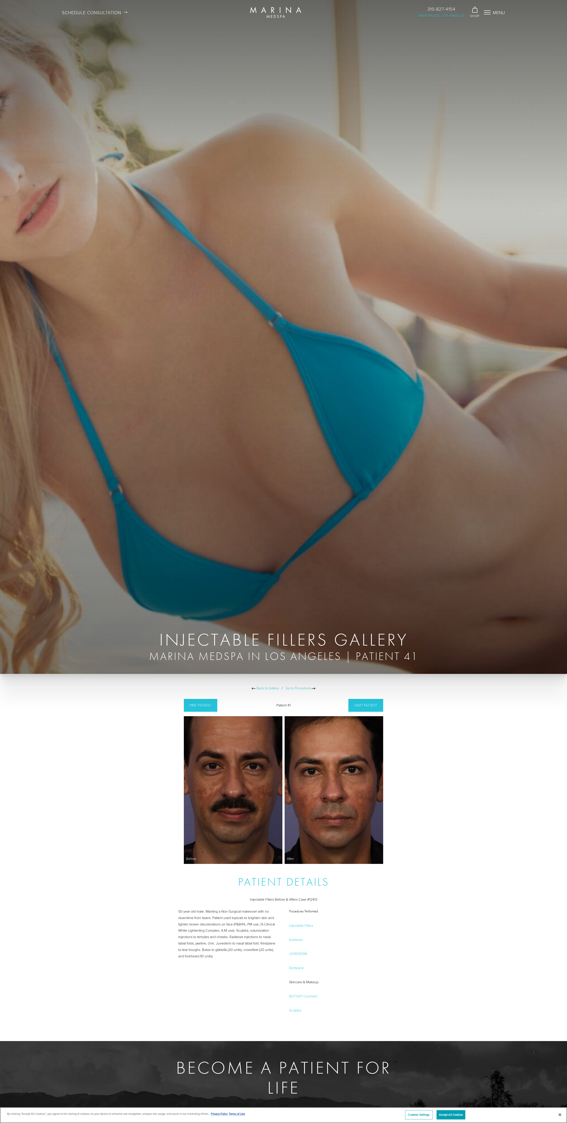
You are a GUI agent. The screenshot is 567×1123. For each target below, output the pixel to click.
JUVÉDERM (298, 953)
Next (365, 705)
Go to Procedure (298, 688)
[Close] (560, 1114)
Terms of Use (237, 1114)
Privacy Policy (219, 1114)
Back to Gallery (267, 688)
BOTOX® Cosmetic (303, 995)
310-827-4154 (441, 9)
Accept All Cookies (451, 1115)
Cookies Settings (418, 1115)
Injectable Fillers (301, 925)
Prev (200, 705)
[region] (283, 1115)
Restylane (296, 967)
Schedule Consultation (91, 12)
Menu (499, 12)
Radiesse (296, 939)
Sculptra (295, 1010)
